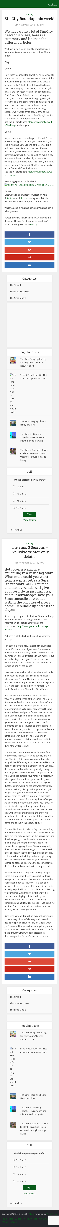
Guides (17, 1218)
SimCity (29, 14)
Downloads (32, 1218)
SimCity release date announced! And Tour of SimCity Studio (28, 1212)
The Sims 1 (20, 486)
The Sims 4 (20, 508)
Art (24, 1218)
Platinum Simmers (47, 1218)
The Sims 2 (20, 493)
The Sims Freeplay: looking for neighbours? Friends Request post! (33, 362)
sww (42, 25)
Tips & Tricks (7, 1218)
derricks (24, 198)
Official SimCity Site (10, 1222)
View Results (29, 519)
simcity (33, 224)
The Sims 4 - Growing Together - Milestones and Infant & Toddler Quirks (33, 437)
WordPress (51, 1213)
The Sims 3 (20, 500)
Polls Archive (16, 529)
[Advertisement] (29, 325)
